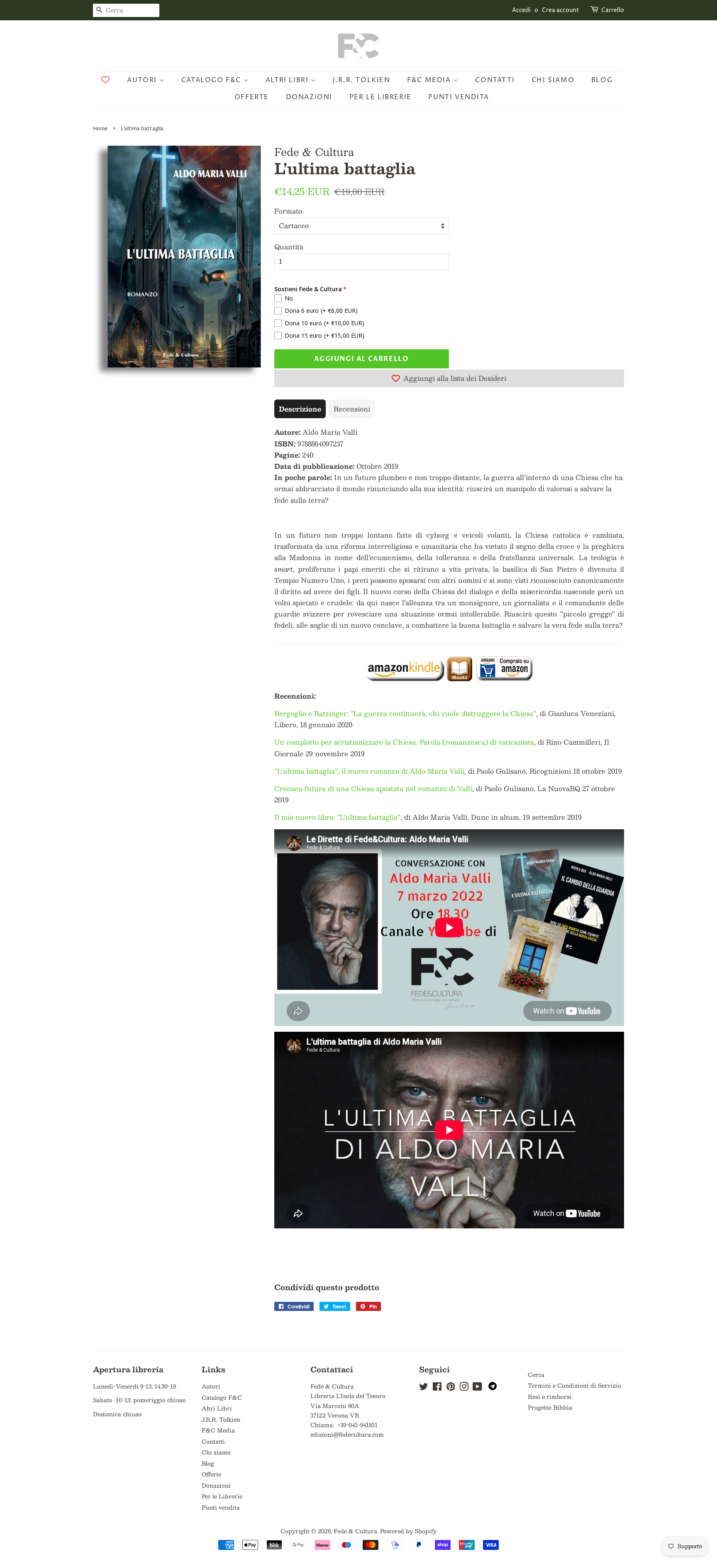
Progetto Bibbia (550, 1407)
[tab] (300, 409)
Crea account (560, 10)
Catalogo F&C (212, 80)
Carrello (612, 10)
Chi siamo (553, 80)
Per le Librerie (380, 97)
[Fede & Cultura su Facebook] (437, 1388)
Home (100, 128)
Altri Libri (288, 80)
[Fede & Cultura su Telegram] (492, 1388)
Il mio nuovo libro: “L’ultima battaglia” (337, 817)
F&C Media (430, 80)
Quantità (288, 246)
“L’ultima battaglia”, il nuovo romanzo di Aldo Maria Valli (369, 771)
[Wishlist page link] (105, 80)
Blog (601, 80)
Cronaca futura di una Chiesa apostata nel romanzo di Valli (373, 788)
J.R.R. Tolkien (361, 80)
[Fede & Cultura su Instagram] (463, 1388)
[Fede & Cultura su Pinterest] (450, 1388)
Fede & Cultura (355, 1531)
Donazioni (309, 97)
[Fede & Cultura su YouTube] (477, 1388)
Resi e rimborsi (550, 1396)
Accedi (521, 10)
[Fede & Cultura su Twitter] (423, 1388)
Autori (143, 80)
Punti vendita (458, 97)
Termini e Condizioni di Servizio (574, 1385)
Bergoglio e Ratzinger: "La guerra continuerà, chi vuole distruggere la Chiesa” (405, 713)
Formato (288, 211)
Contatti (495, 80)
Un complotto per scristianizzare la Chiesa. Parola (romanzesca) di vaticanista (404, 742)
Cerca (536, 1374)
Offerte (251, 97)
